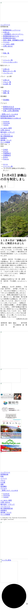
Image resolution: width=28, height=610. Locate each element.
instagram (6, 123)
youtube (6, 125)
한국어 (5, 157)
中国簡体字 (7, 153)
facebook (6, 121)
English (5, 151)
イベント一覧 (8, 166)
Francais (6, 159)
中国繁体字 (7, 155)
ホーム (5, 164)
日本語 (5, 149)
